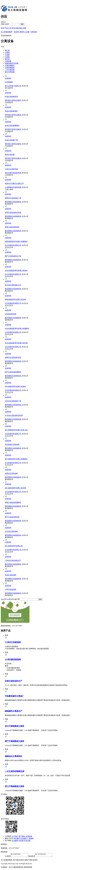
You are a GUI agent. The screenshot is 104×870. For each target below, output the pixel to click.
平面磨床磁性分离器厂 (14, 696)
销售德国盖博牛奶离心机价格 (15, 299)
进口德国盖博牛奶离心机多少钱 (16, 430)
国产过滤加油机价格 (12, 517)
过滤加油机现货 (10, 314)
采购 (17, 28)
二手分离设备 (10, 70)
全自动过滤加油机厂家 (13, 401)
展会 (20, 28)
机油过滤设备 (10, 154)
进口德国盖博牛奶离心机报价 (15, 386)
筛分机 (7, 59)
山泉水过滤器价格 (11, 169)
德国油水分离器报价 (13, 756)
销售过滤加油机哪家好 (13, 502)
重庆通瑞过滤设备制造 (13, 202)
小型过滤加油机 (10, 589)
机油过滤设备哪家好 (12, 125)
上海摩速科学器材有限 (13, 187)
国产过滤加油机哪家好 (13, 372)
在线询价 (8, 78)
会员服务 (23, 838)
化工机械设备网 (6, 32)
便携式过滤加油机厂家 (13, 198)
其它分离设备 (10, 72)
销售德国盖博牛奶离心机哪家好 (16, 241)
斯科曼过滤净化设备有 (13, 100)
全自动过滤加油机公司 (13, 285)
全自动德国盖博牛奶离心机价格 (16, 343)
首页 (2, 28)
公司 (9, 28)
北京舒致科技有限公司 (13, 245)
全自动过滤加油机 (11, 531)
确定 (40, 599)
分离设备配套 (10, 67)
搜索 (22, 24)
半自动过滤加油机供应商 (14, 415)
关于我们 (15, 836)
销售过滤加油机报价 (12, 227)
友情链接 (29, 836)
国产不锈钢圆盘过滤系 (14, 741)
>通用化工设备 (24, 32)
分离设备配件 (10, 65)
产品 (6, 28)
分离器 (7, 52)
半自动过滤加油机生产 (13, 560)
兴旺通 (21, 840)
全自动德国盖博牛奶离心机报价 (16, 270)
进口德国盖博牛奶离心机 (14, 546)
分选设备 (8, 61)
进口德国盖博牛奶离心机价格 (15, 488)
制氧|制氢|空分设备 (11, 63)
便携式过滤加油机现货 (13, 357)
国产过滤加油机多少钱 (13, 256)
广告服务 (30, 838)
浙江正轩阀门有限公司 (13, 86)
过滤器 (7, 57)
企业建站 (15, 840)
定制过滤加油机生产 (13, 681)
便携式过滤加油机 (11, 473)
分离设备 (33, 32)
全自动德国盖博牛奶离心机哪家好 (17, 328)
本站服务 (16, 838)
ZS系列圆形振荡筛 (13, 659)
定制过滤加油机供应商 (13, 212)
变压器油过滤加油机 (12, 444)
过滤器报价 (9, 82)
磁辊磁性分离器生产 (13, 711)
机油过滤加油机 (10, 575)
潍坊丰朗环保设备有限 (13, 173)
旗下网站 (22, 836)
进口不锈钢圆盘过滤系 (14, 726)
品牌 (24, 28)
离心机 (7, 50)
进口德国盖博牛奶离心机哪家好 (16, 459)
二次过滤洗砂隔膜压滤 (14, 771)
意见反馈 (27, 840)
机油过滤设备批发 (11, 96)
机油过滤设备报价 (11, 111)
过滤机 (7, 55)
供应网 (16, 32)
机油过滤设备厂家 (11, 140)
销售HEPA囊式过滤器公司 (14, 183)
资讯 (13, 28)
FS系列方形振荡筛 (13, 642)
